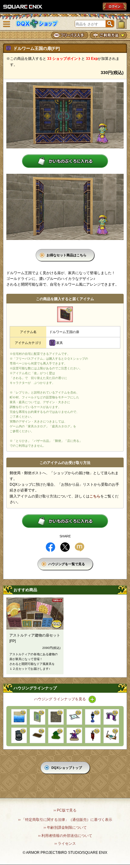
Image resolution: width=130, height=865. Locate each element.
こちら (94, 496)
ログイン (114, 6)
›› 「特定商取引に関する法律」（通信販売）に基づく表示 (65, 820)
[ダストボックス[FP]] (19, 735)
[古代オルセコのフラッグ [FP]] (92, 735)
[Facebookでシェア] (50, 547)
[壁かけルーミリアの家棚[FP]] (111, 735)
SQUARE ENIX (23, 7)
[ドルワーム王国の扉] (65, 314)
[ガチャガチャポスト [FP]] (92, 716)
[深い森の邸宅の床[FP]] (55, 716)
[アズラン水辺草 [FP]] (55, 735)
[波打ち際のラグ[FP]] (19, 716)
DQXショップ (37, 24)
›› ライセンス (65, 843)
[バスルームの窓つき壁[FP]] (37, 716)
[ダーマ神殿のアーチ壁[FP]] (111, 716)
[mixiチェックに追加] (79, 547)
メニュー (6, 24)
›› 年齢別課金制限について (65, 827)
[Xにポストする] (65, 547)
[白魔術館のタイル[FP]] (74, 716)
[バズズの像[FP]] (74, 735)
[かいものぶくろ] (121, 23)
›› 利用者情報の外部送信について (65, 836)
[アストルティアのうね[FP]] (37, 735)
